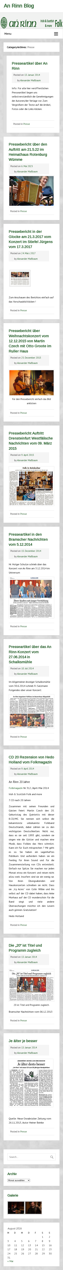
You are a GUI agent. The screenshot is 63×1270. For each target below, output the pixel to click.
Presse (26, 123)
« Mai (10, 1261)
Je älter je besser (23, 1041)
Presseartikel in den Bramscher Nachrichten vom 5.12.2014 (28, 539)
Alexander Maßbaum (30, 80)
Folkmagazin (16, 788)
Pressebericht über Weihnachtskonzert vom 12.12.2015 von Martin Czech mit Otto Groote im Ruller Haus (30, 341)
